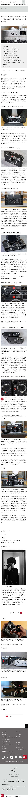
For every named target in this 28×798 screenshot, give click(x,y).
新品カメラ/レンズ (5, 732)
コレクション (18, 732)
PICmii (3, 749)
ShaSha (17, 70)
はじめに (6, 46)
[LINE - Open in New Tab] (20, 757)
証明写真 (3, 746)
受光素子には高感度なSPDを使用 (11, 55)
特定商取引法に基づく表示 (20, 749)
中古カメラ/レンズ (5, 734)
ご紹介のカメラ (7, 66)
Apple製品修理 (4, 748)
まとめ (5, 64)
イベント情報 (18, 734)
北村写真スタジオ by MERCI (7, 751)
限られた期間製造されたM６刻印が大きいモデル (14, 62)
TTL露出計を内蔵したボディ (10, 53)
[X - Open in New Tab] (7, 757)
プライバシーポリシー (20, 747)
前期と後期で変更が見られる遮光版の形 (12, 60)
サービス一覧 (3, 731)
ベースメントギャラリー (6, 743)
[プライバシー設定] (2, 795)
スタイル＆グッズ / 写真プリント (7, 744)
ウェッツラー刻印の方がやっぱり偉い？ (12, 59)
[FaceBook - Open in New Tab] (11, 757)
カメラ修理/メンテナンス (6, 741)
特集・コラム (18, 737)
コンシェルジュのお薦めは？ (10, 48)
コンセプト (18, 731)
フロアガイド (18, 742)
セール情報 (18, 736)
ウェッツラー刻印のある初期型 (10, 51)
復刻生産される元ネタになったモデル (12, 49)
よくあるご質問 (18, 745)
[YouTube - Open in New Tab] (16, 757)
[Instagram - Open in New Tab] (3, 757)
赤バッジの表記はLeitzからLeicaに (11, 57)
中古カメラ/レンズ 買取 (6, 736)
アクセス (17, 744)
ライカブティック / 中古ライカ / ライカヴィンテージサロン (8, 738)
